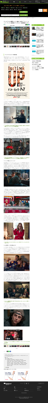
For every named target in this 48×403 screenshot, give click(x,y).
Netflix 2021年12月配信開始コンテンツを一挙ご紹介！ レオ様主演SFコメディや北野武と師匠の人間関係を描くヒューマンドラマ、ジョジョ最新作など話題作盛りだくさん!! (16, 158)
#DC (37, 67)
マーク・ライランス (15, 361)
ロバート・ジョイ (10, 365)
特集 (14, 1)
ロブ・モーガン (24, 360)
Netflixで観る (7, 367)
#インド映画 (41, 67)
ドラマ (25, 1)
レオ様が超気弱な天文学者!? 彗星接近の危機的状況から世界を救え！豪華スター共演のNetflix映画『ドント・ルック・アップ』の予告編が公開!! (16, 126)
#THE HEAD (38, 60)
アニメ (30, 1)
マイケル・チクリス (17, 363)
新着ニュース (15, 390)
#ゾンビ (41, 66)
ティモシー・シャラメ (11, 362)
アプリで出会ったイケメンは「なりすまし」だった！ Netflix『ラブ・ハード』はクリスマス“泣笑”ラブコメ (16, 242)
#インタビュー (35, 64)
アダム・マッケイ (10, 358)
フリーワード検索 (23, 15)
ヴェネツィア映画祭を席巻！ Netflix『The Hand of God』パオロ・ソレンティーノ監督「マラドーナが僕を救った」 (16, 301)
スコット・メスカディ (11, 363)
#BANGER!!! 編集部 (12, 25)
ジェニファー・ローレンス (19, 359)
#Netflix (37, 69)
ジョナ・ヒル (9, 361)
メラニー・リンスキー (24, 363)
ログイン (40, 10)
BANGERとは (26, 390)
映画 (20, 1)
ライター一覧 (37, 2)
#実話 (38, 66)
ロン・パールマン (17, 362)
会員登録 (45, 10)
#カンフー (33, 69)
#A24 (40, 64)
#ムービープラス (34, 66)
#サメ (33, 62)
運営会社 (38, 388)
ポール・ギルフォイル (23, 364)
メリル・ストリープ (10, 360)
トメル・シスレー (16, 364)
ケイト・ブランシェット (17, 360)
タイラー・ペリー (21, 361)
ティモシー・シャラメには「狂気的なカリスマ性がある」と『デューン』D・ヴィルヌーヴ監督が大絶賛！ (17, 342)
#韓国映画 (36, 62)
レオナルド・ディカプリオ (11, 359)
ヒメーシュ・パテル (10, 364)
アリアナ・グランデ (23, 362)
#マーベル (34, 67)
